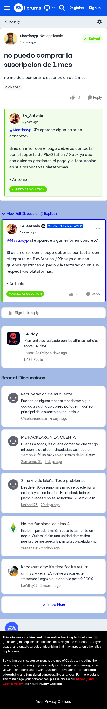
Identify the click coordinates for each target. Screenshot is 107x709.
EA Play (14, 22)
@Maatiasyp (20, 129)
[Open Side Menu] (7, 8)
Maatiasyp (29, 36)
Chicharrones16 (34, 418)
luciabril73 (29, 505)
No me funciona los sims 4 (45, 523)
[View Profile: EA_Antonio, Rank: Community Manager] (11, 229)
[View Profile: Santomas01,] (13, 441)
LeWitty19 (29, 585)
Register (76, 7)
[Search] (62, 8)
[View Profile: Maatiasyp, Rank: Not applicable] (10, 38)
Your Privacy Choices (53, 701)
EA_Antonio (32, 115)
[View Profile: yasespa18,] (13, 528)
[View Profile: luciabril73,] (13, 484)
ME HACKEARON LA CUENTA (48, 437)
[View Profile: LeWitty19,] (13, 571)
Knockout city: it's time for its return (55, 567)
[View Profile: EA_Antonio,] (14, 118)
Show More (56, 604)
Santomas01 (31, 461)
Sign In (95, 7)
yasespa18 (29, 548)
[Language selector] (49, 8)
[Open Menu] (99, 21)
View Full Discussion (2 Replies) (32, 213)
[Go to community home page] (27, 7)
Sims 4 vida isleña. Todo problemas (53, 480)
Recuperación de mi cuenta (46, 394)
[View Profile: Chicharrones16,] (13, 398)
